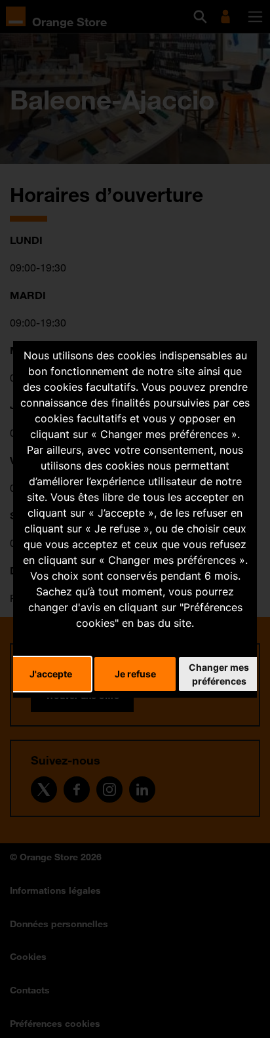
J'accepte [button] (50, 673)
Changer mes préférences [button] (219, 674)
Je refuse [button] (135, 673)
